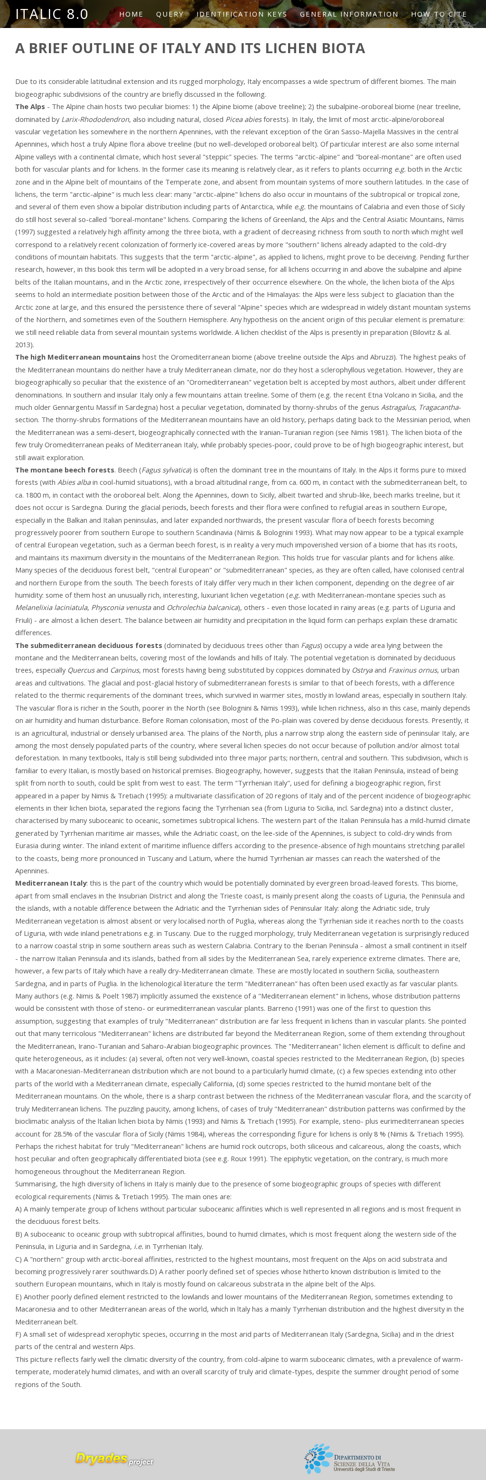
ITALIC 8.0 (52, 13)
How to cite (439, 13)
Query (170, 13)
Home (131, 13)
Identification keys (242, 13)
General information (349, 13)
